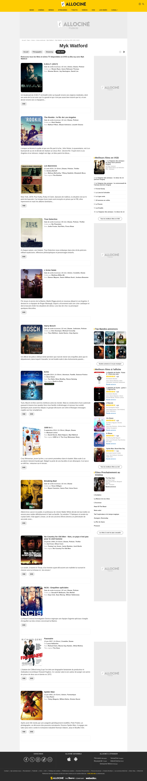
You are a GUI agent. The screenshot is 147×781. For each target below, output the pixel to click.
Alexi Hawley (56, 122)
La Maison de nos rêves (102, 499)
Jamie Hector (63, 333)
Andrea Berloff (51, 171)
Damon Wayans (53, 277)
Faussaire (48, 639)
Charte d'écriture (108, 771)
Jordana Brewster (82, 277)
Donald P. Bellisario (58, 592)
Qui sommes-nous (15, 771)
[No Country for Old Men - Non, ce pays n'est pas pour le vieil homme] (32, 550)
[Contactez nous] (50, 759)
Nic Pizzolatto (56, 224)
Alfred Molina (78, 646)
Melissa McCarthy (54, 173)
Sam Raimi (50, 697)
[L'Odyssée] (99, 409)
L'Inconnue (97, 502)
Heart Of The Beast (100, 506)
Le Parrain (99, 204)
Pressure (97, 526)
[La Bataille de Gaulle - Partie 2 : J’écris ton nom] (99, 379)
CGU (40, 771)
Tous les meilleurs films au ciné (110, 467)
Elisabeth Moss (80, 173)
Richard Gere (52, 646)
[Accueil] (73, 4)
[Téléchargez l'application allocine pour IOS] (70, 759)
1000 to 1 (48, 427)
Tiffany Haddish (68, 173)
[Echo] (32, 385)
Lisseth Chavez (77, 124)
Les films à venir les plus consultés (110, 532)
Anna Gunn (73, 488)
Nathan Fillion (53, 124)
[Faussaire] (32, 652)
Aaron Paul (64, 488)
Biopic (68, 430)
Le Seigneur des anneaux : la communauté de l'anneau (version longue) (110, 184)
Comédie (76, 273)
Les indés (103, 10)
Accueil (24, 40)
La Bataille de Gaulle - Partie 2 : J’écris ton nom (115, 373)
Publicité (34, 771)
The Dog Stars (110, 478)
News (31, 10)
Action (70, 67)
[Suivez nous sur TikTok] (44, 759)
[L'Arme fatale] (32, 283)
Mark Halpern (63, 435)
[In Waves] (99, 440)
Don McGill (71, 592)
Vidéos (84, 10)
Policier (81, 67)
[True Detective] (32, 232)
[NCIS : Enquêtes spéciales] (32, 601)
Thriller (76, 168)
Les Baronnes (50, 166)
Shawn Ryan (56, 69)
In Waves (109, 433)
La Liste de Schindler (103, 192)
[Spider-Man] (32, 705)
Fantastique (71, 694)
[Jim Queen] (99, 424)
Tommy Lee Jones (54, 546)
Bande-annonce (111, 384)
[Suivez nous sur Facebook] (26, 759)
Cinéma (41, 10)
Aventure (66, 374)
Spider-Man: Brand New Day (115, 448)
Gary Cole (51, 595)
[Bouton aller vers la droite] (124, 52)
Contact (6, 771)
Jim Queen (109, 418)
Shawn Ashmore (65, 124)
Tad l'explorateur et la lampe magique (106, 514)
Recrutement (26, 771)
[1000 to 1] (32, 441)
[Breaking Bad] (32, 494)
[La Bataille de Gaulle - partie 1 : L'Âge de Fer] (99, 394)
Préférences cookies (68, 771)
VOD (93, 10)
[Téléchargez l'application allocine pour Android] (77, 759)
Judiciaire (76, 328)
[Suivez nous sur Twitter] (32, 759)
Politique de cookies (54, 771)
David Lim (74, 71)
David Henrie (52, 435)
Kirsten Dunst (75, 699)
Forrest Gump (100, 189)
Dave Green (50, 377)
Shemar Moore (53, 71)
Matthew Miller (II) (57, 275)
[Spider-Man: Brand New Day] (99, 455)
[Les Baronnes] (32, 179)
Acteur (33, 40)
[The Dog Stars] (99, 484)
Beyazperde (98, 761)
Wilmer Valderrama (72, 595)
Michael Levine (52, 432)
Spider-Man (49, 692)
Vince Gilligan (56, 486)
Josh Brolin (77, 546)
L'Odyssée (109, 403)
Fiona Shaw (69, 226)
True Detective (50, 219)
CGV (45, 771)
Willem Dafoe (64, 699)
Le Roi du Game (99, 522)
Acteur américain (40, 40)
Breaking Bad (50, 481)
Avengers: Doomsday (101, 518)
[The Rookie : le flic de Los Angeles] (32, 131)
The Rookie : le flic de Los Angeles (60, 117)
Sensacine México (106, 764)
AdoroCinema (115, 761)
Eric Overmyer (56, 331)
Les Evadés (99, 208)
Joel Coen (50, 544)
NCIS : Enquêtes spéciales (56, 588)
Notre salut (97, 510)
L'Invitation (97, 495)
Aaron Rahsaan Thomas (70, 69)
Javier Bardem (67, 546)
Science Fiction (81, 374)
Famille (72, 374)
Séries (51, 10)
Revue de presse (96, 771)
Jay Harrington (64, 71)
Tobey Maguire (53, 699)
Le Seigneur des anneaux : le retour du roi (110, 212)
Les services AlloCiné (121, 771)
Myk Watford (50, 40)
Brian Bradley (60, 379)
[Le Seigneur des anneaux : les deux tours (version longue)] (99, 167)
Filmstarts (97, 758)
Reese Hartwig (71, 379)
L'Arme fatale (50, 270)
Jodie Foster (52, 226)
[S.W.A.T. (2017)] (32, 77)
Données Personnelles (82, 771)
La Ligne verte (100, 196)
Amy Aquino (73, 333)
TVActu (74, 10)
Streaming (62, 10)
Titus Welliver (53, 333)
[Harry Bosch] (32, 339)
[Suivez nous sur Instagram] (38, 759)
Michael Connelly (69, 331)
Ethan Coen (59, 544)
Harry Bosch (50, 326)
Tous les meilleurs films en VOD (110, 219)
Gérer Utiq (132, 771)
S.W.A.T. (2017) (51, 64)
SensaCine (114, 758)
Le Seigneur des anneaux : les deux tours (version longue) (115, 162)
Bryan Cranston (53, 488)
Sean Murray (60, 595)
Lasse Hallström (52, 643)
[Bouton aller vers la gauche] (120, 52)
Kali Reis (61, 226)
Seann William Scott (67, 277)
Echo (46, 372)
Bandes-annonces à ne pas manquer (110, 364)
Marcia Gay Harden (65, 646)
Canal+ (114, 10)
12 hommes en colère (103, 200)
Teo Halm (51, 379)
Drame (75, 67)
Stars (28, 40)
